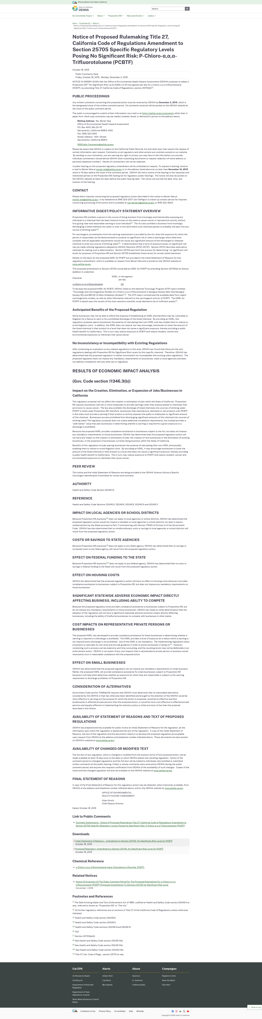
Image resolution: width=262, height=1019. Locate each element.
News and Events (134, 15)
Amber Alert (107, 975)
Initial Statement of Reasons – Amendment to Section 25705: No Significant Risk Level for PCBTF (123, 840)
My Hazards (107, 984)
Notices (96, 23)
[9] (107, 545)
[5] (119, 243)
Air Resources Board (81, 975)
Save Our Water (168, 980)
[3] (132, 223)
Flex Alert (166, 984)
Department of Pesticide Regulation (82, 986)
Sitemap (140, 1011)
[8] (107, 518)
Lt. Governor (137, 980)
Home (74, 23)
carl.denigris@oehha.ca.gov (141, 202)
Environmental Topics (82, 15)
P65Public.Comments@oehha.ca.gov (95, 144)
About (100, 15)
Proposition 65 (114, 15)
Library (151, 15)
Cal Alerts (106, 980)
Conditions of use (87, 1011)
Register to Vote (169, 975)
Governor (136, 975)
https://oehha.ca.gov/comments (158, 113)
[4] (98, 229)
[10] (107, 563)
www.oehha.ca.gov (81, 264)
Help (131, 1011)
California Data (138, 984)
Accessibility (119, 1011)
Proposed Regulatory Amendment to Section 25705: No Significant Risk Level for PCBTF (119, 848)
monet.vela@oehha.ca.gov (109, 169)
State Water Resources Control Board (85, 1000)
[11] (171, 644)
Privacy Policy (105, 1011)
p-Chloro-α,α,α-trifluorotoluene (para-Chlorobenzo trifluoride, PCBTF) (110, 867)
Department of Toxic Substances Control (81, 993)
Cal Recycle (77, 980)
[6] (125, 294)
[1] (88, 84)
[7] (176, 301)
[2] (152, 87)
